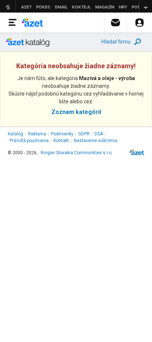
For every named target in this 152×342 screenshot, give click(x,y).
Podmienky (62, 134)
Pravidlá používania (29, 140)
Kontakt (61, 140)
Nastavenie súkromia (95, 140)
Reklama (37, 134)
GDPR (84, 134)
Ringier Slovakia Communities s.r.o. (77, 152)
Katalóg (15, 134)
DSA (98, 134)
